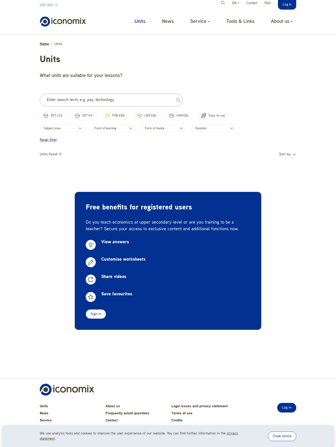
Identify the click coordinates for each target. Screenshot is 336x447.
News (168, 21)
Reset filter (48, 140)
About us (113, 406)
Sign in (96, 314)
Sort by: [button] (286, 154)
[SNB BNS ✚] (62, 5)
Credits (177, 420)
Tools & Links (240, 21)
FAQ (267, 3)
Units (140, 21)
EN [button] (234, 3)
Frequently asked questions (127, 413)
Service (46, 420)
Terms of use (181, 413)
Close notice (282, 436)
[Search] (223, 3)
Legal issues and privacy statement (199, 406)
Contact (251, 3)
